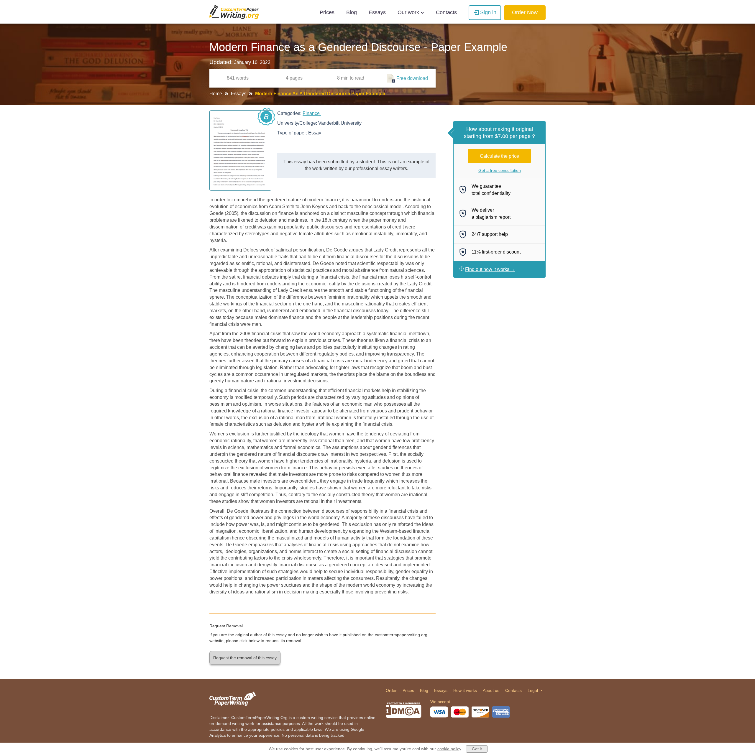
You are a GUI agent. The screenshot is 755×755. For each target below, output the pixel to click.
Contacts (446, 12)
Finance (312, 113)
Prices (327, 12)
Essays (377, 12)
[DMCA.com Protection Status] (403, 710)
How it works (465, 690)
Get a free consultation (499, 170)
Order (391, 690)
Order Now (525, 12)
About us (491, 690)
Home (216, 93)
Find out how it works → (490, 269)
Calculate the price (499, 156)
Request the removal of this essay (245, 657)
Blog (351, 12)
